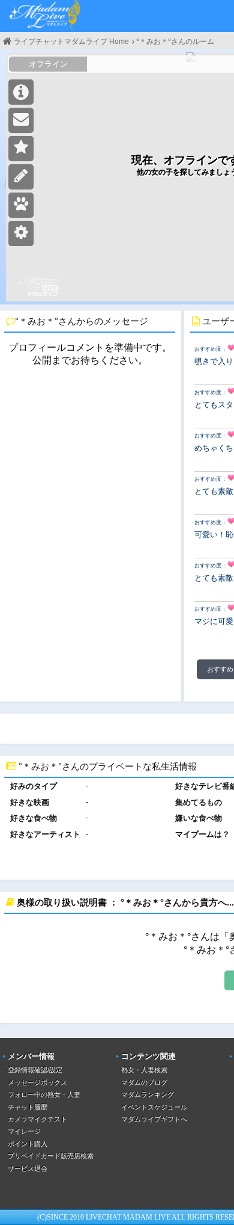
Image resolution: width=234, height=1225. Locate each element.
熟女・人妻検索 (144, 1069)
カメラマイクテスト (37, 1119)
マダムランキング (147, 1094)
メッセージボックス (37, 1082)
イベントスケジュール (154, 1107)
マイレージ (24, 1131)
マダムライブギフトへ (154, 1119)
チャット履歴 (27, 1107)
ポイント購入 (27, 1143)
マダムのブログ (144, 1082)
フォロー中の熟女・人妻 (44, 1094)
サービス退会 (27, 1168)
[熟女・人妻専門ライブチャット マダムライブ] (45, 16)
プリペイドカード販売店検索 (51, 1155)
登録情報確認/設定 (35, 1069)
